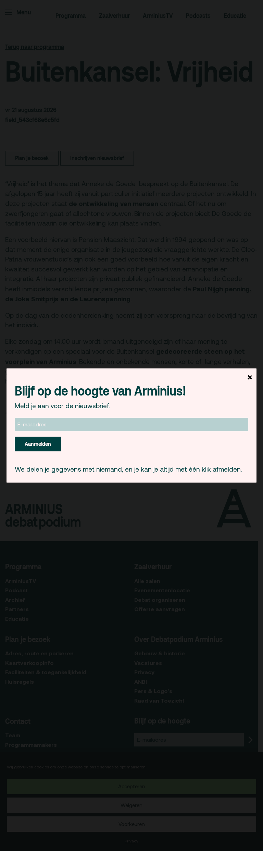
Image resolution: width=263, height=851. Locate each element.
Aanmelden (38, 443)
